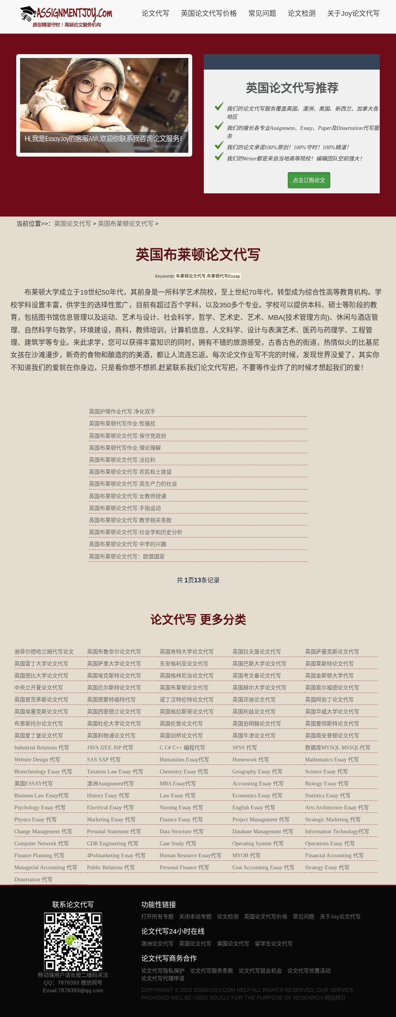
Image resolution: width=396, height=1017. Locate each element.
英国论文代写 (72, 223)
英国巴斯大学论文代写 (259, 664)
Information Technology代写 (337, 831)
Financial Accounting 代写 (334, 855)
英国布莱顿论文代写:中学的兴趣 (127, 544)
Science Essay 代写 (326, 772)
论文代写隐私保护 (162, 971)
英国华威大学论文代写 (332, 712)
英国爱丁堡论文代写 (38, 736)
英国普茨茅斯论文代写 (41, 700)
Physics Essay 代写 (35, 819)
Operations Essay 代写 (330, 843)
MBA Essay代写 (178, 784)
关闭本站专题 (195, 916)
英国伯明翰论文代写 (256, 724)
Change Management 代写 (43, 831)
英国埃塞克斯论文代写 (41, 712)
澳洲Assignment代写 (110, 784)
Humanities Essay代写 (184, 760)
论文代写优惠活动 (309, 971)
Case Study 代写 (178, 843)
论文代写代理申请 (162, 978)
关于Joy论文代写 (353, 13)
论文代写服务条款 (211, 971)
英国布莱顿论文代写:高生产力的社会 (133, 484)
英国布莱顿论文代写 (126, 223)
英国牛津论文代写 (254, 736)
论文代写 (155, 13)
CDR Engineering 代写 (112, 843)
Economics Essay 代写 (257, 796)
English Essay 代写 (253, 808)
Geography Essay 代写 (257, 772)
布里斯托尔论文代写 (38, 724)
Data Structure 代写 (182, 831)
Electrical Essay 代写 (110, 808)
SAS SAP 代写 (104, 760)
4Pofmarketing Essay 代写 (116, 855)
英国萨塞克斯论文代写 (332, 652)
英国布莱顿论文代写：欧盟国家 (127, 556)
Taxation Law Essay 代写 (115, 772)
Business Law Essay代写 (41, 796)
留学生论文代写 (274, 943)
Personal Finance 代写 (184, 867)
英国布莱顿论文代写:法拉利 (122, 460)
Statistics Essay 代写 (328, 796)
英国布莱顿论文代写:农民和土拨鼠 (130, 472)
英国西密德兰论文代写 (114, 712)
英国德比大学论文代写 (41, 676)
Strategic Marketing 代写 (333, 819)
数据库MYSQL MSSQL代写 (337, 748)
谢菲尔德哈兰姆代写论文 (44, 652)
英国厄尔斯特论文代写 (114, 688)
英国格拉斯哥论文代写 (187, 712)
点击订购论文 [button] (309, 180)
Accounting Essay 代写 (258, 784)
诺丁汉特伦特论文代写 (187, 700)
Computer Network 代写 (41, 843)
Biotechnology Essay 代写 (43, 772)
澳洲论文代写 (157, 943)
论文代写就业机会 (260, 971)
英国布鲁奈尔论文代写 (114, 652)
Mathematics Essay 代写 (332, 760)
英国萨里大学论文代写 (114, 664)
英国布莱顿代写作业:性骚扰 (122, 423)
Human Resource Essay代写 (191, 855)
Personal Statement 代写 (114, 831)
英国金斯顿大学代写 (329, 676)
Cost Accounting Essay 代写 (263, 867)
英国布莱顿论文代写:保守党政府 (127, 436)
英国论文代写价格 (209, 13)
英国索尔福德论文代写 (332, 688)
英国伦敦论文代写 (181, 724)
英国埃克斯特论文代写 (114, 676)
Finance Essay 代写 (181, 819)
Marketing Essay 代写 (111, 819)
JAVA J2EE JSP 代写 (110, 748)
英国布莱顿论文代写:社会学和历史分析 (136, 532)
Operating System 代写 (258, 843)
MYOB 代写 (246, 855)
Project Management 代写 (261, 819)
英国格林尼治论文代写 (187, 676)
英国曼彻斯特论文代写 (332, 724)
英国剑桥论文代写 (181, 736)
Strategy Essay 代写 (327, 867)
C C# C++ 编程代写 (182, 748)
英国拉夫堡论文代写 (256, 652)
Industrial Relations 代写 (41, 748)
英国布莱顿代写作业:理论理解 (125, 448)
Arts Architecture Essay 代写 (337, 808)
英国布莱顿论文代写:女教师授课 (127, 496)
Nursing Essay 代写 (181, 808)
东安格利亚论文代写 (184, 664)
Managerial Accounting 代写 (45, 867)
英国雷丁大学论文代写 (41, 664)
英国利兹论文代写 (254, 712)
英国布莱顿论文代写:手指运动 (125, 508)
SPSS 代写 (244, 748)
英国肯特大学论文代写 (187, 652)
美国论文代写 (233, 943)
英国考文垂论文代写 (256, 676)
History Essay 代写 (108, 796)
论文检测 (302, 13)
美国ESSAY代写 (33, 784)
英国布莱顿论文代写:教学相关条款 (130, 520)
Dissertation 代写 (33, 879)
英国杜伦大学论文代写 (114, 724)
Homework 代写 (250, 760)
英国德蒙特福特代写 (111, 700)
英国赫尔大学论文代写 (259, 688)
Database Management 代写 (263, 831)
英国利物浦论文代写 (111, 736)
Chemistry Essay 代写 (184, 772)
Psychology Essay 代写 (40, 808)
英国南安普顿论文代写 (332, 736)
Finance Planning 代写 (39, 855)
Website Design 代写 (37, 760)
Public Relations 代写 (111, 867)
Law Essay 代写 (178, 796)
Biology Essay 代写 (327, 784)
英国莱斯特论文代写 (329, 664)
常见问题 (262, 13)
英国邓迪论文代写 (254, 700)
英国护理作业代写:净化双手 (122, 411)
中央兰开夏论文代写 (38, 688)
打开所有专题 (157, 916)
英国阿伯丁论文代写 (329, 700)
